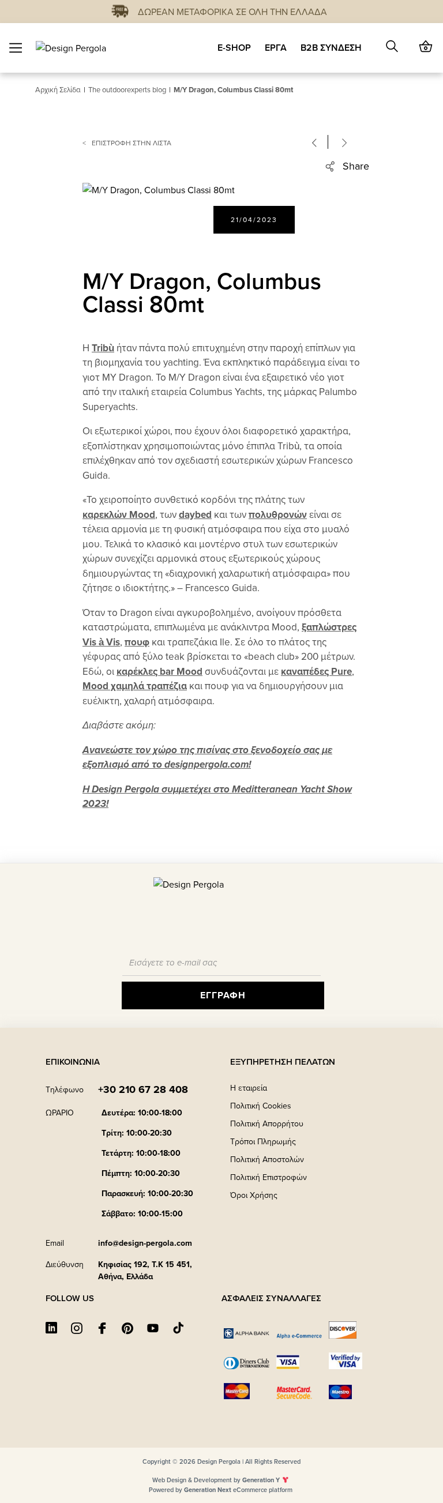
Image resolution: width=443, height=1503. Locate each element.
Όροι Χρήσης (253, 1195)
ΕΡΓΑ (276, 47)
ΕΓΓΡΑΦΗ (223, 995)
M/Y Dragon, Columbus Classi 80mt (233, 89)
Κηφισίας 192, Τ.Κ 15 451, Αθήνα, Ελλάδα (145, 1270)
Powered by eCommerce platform (220, 1489)
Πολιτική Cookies (260, 1105)
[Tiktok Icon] (178, 1327)
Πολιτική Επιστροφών (268, 1177)
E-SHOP (234, 47)
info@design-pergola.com (145, 1243)
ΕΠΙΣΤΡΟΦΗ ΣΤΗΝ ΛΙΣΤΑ (131, 143)
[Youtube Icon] (153, 1327)
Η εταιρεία (248, 1088)
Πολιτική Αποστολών (267, 1159)
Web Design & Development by (216, 1480)
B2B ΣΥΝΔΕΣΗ (331, 47)
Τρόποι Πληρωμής (263, 1141)
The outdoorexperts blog (127, 89)
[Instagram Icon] (76, 1327)
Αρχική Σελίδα (58, 89)
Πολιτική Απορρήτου (266, 1123)
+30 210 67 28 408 (143, 1089)
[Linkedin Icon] (51, 1327)
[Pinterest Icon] (127, 1327)
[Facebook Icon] (102, 1327)
